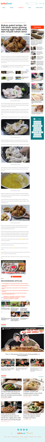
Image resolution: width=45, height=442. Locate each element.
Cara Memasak (11, 298)
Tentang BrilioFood (15, 436)
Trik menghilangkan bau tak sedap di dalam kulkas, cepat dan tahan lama (15, 283)
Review (11, 7)
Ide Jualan (16, 298)
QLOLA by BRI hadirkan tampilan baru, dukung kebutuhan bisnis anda (36, 81)
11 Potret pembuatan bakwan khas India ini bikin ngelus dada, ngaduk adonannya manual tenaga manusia (14, 293)
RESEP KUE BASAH (37, 123)
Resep (3, 7)
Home (2, 22)
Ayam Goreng (6, 296)
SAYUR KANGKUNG (37, 121)
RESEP (40, 125)
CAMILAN (41, 132)
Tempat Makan (39, 7)
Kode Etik (31, 436)
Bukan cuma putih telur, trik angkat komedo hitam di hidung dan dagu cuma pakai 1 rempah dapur (37, 113)
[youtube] (43, 3)
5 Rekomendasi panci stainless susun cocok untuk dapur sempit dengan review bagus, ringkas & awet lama (40, 63)
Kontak (8, 436)
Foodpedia (20, 7)
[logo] (6, 3)
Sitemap (39, 436)
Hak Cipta (26, 436)
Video (29, 7)
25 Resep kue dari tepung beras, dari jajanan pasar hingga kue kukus (32, 416)
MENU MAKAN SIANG (37, 130)
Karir (35, 436)
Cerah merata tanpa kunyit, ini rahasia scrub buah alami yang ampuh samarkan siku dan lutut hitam (36, 102)
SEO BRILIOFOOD (37, 134)
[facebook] (39, 3)
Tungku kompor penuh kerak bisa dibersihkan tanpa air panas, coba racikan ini (40, 68)
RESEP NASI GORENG (37, 136)
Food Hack (5, 298)
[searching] (36, 3)
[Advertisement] (22, 15)
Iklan (5, 436)
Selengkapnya (40, 325)
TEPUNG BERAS (35, 132)
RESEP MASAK (35, 125)
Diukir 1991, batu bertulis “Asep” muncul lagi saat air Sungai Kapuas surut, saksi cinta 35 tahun (37, 91)
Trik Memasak (12, 296)
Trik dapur (23, 296)
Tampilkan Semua (17, 276)
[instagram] (40, 3)
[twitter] (24, 429)
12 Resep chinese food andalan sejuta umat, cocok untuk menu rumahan (32, 393)
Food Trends (18, 296)
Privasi (21, 436)
